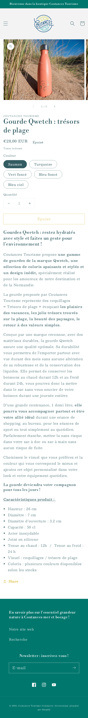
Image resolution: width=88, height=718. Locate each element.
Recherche (18, 639)
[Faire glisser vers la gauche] (34, 106)
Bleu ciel (16, 184)
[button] (6, 23)
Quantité (10, 194)
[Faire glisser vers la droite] (54, 106)
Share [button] (14, 581)
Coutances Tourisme (29, 705)
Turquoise (43, 164)
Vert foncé (17, 174)
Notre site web (21, 629)
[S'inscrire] (74, 668)
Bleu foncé (48, 174)
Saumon (15, 164)
